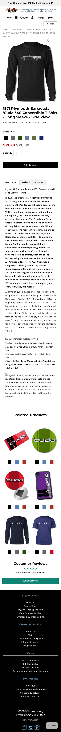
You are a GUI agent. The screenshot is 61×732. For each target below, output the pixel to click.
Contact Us (30, 631)
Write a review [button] (30, 580)
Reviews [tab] (26, 182)
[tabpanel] (30, 293)
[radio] (6, 138)
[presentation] (28, 462)
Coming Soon (30, 606)
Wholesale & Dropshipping (30, 616)
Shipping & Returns (30, 693)
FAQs (30, 635)
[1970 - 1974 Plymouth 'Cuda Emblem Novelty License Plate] (17, 456)
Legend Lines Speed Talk (30, 609)
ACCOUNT (25, 17)
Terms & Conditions (30, 696)
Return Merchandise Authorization (30, 671)
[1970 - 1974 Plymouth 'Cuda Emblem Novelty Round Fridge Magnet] (17, 501)
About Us (30, 602)
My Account (30, 685)
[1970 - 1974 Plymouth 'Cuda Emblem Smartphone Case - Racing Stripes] (44, 501)
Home (6, 29)
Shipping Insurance (30, 642)
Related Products (30, 415)
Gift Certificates (30, 664)
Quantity (7, 153)
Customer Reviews (30, 660)
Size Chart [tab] (39, 182)
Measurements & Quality (30, 638)
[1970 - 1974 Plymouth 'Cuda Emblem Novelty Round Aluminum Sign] (44, 456)
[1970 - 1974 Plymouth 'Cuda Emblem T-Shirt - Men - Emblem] (44, 546)
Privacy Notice (30, 645)
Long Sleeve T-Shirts (22, 29)
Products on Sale (30, 667)
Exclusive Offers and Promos (30, 689)
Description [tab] (11, 182)
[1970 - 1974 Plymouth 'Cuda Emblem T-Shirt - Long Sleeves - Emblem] (17, 546)
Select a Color (9, 131)
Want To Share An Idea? (30, 613)
